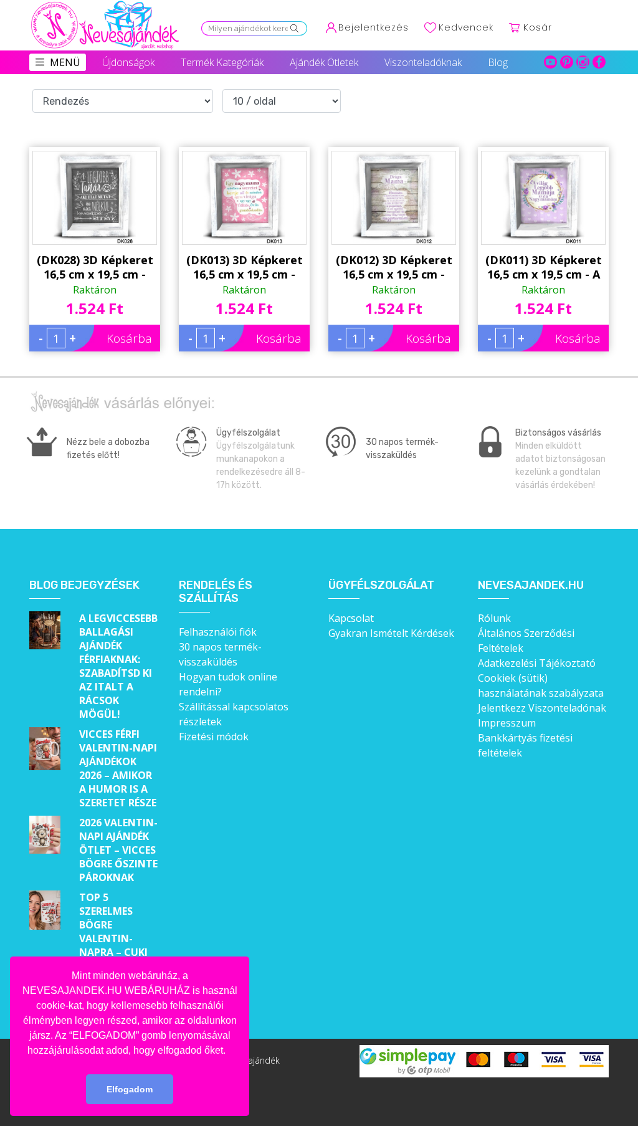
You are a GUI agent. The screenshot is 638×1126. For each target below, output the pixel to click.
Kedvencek (466, 27)
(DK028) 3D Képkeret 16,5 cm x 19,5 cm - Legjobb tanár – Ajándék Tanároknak (95, 267)
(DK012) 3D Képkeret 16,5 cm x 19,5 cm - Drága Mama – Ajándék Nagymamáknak (394, 267)
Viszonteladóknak (423, 62)
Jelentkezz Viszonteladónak (542, 708)
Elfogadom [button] (130, 1089)
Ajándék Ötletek (324, 62)
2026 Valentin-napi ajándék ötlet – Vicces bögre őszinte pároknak (118, 850)
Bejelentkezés (373, 27)
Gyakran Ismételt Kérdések (391, 633)
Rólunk (494, 618)
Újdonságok (128, 62)
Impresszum (507, 723)
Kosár (537, 27)
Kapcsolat (351, 618)
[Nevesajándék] (106, 4)
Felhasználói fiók (218, 632)
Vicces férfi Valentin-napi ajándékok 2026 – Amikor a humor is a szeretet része (118, 768)
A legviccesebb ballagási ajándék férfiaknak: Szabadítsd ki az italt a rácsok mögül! (118, 666)
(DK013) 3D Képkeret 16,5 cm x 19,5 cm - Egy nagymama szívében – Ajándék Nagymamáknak (244, 267)
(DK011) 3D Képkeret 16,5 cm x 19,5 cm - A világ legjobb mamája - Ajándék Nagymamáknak (543, 267)
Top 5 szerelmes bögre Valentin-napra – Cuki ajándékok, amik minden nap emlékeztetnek (119, 952)
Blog (498, 62)
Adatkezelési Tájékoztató (537, 663)
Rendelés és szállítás (215, 592)
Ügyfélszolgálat (381, 585)
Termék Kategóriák (222, 62)
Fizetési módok (214, 736)
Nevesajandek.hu (531, 585)
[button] (230, 1051)
